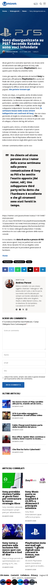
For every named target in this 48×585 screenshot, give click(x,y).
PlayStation (7, 262)
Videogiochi (14, 11)
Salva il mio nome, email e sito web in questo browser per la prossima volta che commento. (24, 378)
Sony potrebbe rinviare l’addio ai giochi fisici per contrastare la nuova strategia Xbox (11, 497)
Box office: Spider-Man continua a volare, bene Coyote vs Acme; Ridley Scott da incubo (28, 439)
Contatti (15, 575)
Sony (29, 262)
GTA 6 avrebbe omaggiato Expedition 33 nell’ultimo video (27, 414)
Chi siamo (4, 575)
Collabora (24, 575)
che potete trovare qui (19, 89)
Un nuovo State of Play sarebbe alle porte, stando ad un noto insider (27, 403)
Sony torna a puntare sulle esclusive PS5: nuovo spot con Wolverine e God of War (12, 548)
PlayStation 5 (19, 262)
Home (4, 11)
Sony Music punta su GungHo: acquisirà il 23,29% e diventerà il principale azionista (32, 500)
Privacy (34, 575)
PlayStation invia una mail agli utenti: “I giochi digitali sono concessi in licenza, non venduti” (35, 549)
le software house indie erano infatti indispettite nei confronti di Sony (22, 111)
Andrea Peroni (12, 52)
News (24, 11)
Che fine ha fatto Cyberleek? (26, 449)
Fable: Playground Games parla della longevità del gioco (27, 426)
